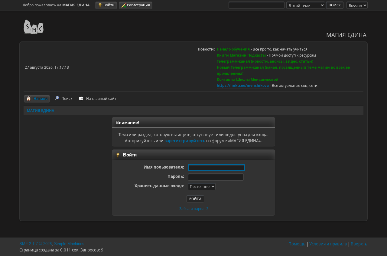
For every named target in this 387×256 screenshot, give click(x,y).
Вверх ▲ (359, 244)
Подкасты (256, 55)
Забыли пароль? (193, 208)
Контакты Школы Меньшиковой (247, 79)
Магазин (238, 55)
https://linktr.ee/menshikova (243, 85)
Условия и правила (328, 244)
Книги (223, 55)
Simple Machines (69, 243)
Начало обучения (233, 49)
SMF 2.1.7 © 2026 (35, 243)
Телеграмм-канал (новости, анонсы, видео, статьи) (265, 61)
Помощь (296, 244)
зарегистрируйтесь (184, 140)
